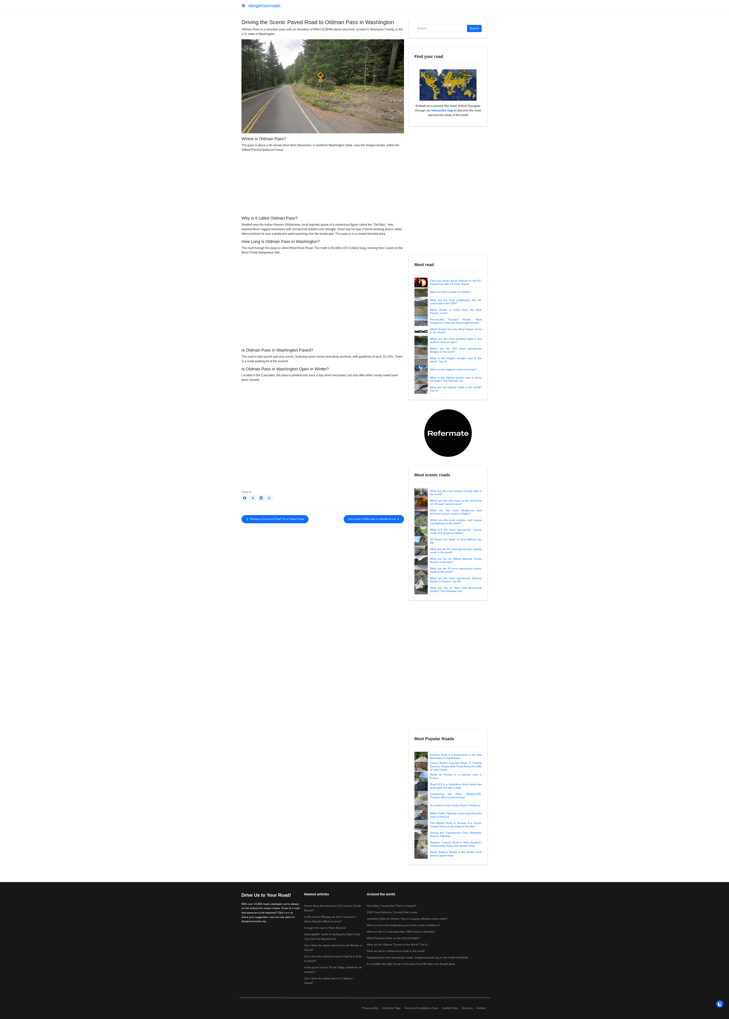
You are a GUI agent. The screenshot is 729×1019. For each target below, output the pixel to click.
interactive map (442, 110)
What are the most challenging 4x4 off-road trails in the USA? (456, 302)
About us (467, 1008)
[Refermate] (448, 432)
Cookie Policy (450, 1008)
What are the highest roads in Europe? (453, 369)
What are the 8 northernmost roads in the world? (396, 951)
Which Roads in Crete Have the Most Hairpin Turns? (456, 311)
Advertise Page (391, 1008)
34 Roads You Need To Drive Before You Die (456, 541)
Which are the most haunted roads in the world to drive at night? (456, 340)
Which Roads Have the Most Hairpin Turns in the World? (456, 331)
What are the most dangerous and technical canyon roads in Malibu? (456, 512)
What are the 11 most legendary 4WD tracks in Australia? (401, 931)
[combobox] (440, 28)
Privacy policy (370, 1008)
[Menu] (244, 5)
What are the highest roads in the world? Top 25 (456, 389)
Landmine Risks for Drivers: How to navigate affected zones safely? (407, 918)
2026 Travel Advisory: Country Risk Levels (392, 912)
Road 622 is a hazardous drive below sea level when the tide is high (456, 786)
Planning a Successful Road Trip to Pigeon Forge (276, 519)
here (287, 912)
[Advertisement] (322, 183)
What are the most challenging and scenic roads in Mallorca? (403, 925)
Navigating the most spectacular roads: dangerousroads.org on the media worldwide (417, 957)
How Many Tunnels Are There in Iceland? (391, 905)
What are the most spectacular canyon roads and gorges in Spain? (456, 531)
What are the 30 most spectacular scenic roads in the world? (456, 570)
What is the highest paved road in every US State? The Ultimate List (456, 379)
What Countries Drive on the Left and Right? (393, 938)
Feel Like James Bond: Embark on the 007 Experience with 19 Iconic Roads (456, 282)
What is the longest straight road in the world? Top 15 (456, 360)
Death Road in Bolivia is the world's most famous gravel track (456, 854)
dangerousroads (264, 5)
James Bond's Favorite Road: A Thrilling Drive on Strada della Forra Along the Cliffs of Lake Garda (456, 766)
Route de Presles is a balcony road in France (456, 776)
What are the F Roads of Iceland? (450, 291)
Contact (481, 1008)
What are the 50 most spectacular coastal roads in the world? (456, 551)
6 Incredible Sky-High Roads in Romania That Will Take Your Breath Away (411, 963)
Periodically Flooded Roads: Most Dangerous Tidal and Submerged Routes (456, 321)
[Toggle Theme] (719, 1004)
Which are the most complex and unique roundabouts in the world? (456, 522)
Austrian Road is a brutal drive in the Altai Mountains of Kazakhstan (456, 756)
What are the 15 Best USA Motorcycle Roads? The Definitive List (456, 589)
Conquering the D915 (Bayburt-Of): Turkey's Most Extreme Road (456, 795)
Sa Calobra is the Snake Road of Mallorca (455, 805)
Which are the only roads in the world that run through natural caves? (456, 502)
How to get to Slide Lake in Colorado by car (372, 519)
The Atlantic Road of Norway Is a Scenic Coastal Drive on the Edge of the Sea (456, 824)
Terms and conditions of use (421, 1008)
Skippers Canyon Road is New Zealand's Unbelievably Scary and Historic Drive (456, 844)
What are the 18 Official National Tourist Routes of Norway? (456, 560)
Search (474, 28)
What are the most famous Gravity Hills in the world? (456, 492)
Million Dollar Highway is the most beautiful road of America (456, 815)
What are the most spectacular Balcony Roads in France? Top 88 (456, 580)
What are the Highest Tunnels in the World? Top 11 (397, 944)
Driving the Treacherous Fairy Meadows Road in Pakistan (456, 834)
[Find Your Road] (448, 84)
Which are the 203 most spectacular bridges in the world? (456, 350)
